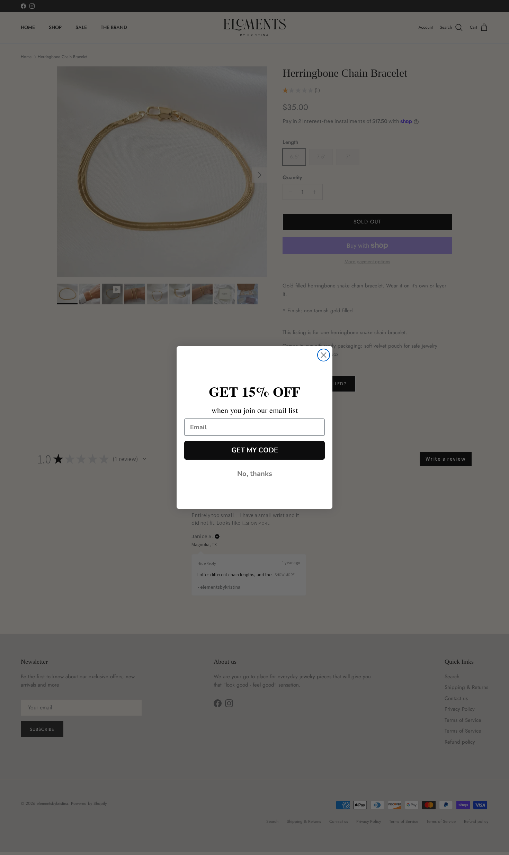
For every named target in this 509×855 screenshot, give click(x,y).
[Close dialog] (324, 355)
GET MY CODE (254, 450)
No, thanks (254, 473)
